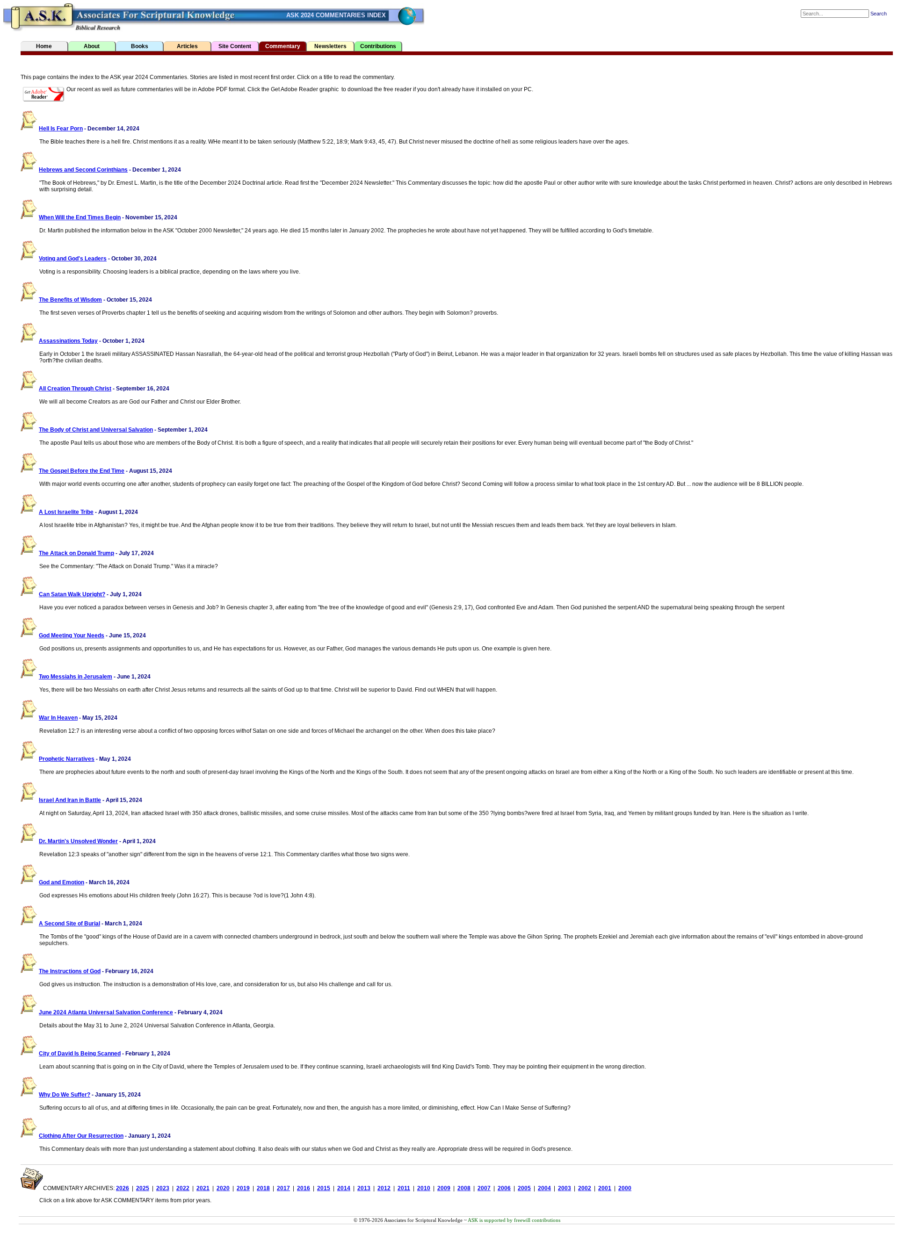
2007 (484, 1188)
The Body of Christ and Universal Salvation (96, 429)
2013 (363, 1188)
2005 (524, 1188)
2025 (142, 1188)
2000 (624, 1188)
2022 (182, 1188)
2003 (564, 1188)
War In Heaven (58, 718)
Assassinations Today (68, 341)
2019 (243, 1188)
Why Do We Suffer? (64, 1094)
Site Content (234, 46)
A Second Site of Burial (69, 923)
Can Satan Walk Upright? (72, 594)
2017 (283, 1188)
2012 (384, 1188)
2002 (584, 1188)
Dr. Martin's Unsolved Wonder (78, 841)
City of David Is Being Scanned (80, 1053)
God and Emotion (61, 882)
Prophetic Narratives (66, 759)
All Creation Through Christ (75, 388)
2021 (203, 1188)
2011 (404, 1188)
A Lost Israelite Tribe (66, 512)
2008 (464, 1188)
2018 (263, 1188)
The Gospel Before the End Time (81, 471)
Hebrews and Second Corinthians (83, 169)
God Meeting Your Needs (71, 635)
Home (44, 46)
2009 (443, 1188)
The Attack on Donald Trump (76, 553)
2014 (343, 1188)
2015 (323, 1188)
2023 (162, 1188)
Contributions (378, 46)
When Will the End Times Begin (80, 217)
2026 (122, 1188)
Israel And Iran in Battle (70, 800)
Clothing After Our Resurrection (81, 1136)
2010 (423, 1188)
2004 (544, 1188)
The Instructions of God (70, 971)
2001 (604, 1188)
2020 (223, 1188)
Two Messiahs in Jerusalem (75, 676)
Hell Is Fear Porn (61, 128)
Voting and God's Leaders (73, 258)
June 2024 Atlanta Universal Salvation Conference (106, 1012)
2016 (303, 1188)
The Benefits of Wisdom (70, 299)
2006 (504, 1188)
